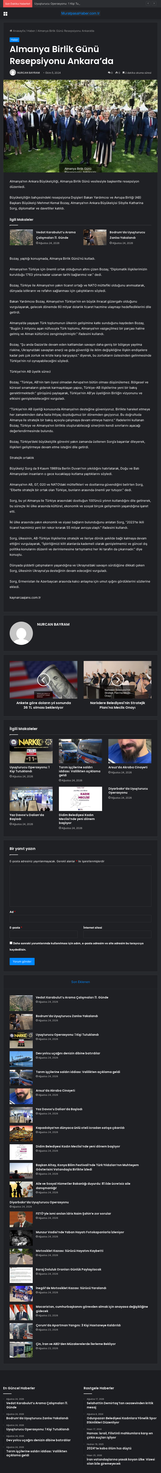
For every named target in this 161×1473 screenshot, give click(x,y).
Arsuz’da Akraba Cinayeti (128, 767)
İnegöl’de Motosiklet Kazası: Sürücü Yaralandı (71, 1288)
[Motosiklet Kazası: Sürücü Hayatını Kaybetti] (21, 1256)
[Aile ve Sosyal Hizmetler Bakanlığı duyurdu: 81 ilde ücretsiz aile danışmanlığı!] (21, 1189)
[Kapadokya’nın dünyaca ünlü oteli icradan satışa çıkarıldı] (21, 1133)
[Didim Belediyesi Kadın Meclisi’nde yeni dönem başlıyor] (80, 799)
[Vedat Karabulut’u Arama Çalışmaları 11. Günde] (21, 237)
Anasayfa (18, 30)
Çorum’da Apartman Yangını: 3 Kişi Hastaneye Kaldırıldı (78, 1325)
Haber (31, 30)
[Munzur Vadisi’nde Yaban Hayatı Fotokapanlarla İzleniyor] (21, 1238)
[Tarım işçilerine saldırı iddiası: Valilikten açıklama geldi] (80, 751)
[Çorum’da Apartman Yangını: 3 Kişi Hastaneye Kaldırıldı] (21, 1331)
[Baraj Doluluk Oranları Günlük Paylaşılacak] (21, 1275)
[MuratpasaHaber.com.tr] (80, 13)
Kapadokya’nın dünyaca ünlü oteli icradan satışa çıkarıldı (80, 1128)
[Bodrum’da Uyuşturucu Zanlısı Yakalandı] (94, 237)
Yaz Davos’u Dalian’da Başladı (27, 817)
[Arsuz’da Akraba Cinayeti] (129, 751)
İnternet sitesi (92, 927)
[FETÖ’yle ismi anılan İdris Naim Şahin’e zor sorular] (21, 1219)
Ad (13, 912)
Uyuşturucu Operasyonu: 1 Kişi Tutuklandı (61, 3)
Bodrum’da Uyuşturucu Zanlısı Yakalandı (67, 1016)
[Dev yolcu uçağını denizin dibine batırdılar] (21, 1059)
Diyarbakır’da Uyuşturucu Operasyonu (128, 791)
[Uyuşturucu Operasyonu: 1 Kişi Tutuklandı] (31, 751)
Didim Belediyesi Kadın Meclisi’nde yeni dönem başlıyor (77, 819)
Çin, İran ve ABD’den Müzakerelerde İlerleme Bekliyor (76, 1344)
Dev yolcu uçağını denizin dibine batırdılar (68, 1053)
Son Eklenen (80, 982)
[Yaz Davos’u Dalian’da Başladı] (31, 799)
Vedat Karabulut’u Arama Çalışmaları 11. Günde (72, 997)
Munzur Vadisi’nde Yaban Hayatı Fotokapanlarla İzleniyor (80, 1232)
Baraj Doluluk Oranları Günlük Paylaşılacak (68, 1269)
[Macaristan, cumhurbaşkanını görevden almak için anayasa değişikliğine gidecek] (21, 1312)
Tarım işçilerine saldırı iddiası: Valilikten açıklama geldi (79, 771)
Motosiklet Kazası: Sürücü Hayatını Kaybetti (69, 1251)
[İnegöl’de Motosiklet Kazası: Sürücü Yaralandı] (21, 1294)
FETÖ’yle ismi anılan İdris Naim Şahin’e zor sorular (73, 1213)
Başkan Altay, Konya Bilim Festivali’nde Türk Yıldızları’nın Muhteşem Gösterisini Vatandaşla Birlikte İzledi (87, 1167)
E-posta (16, 927)
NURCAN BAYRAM (28, 72)
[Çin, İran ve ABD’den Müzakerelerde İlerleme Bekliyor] (21, 1350)
